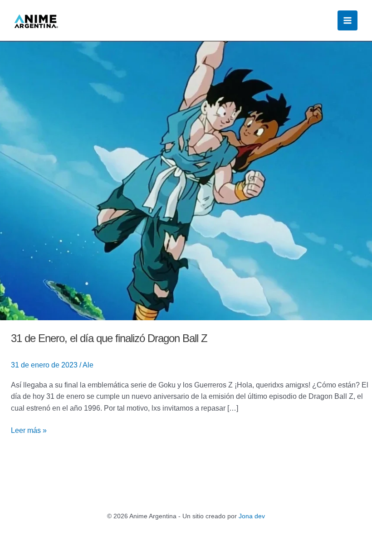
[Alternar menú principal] (347, 20)
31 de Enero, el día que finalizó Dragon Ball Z (109, 338)
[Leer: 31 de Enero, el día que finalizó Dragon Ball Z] (186, 180)
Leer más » (29, 429)
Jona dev (252, 516)
